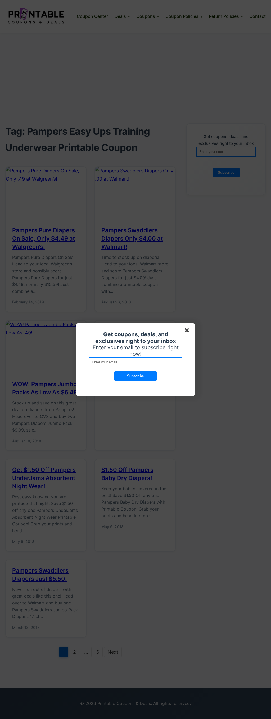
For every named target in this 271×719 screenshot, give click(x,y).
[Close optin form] (188, 331)
